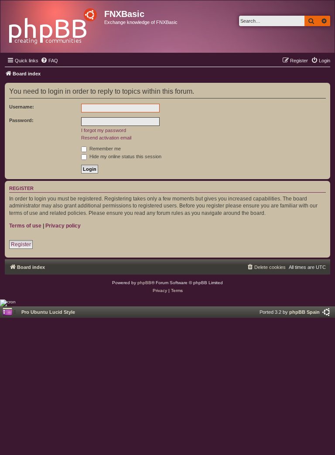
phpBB (144, 282)
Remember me (104, 148)
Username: (21, 106)
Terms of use (25, 226)
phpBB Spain (304, 312)
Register (21, 244)
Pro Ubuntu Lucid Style (48, 312)
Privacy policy (63, 226)
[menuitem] (49, 60)
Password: (21, 120)
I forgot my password (103, 130)
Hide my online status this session (124, 156)
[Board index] (53, 24)
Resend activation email (106, 137)
